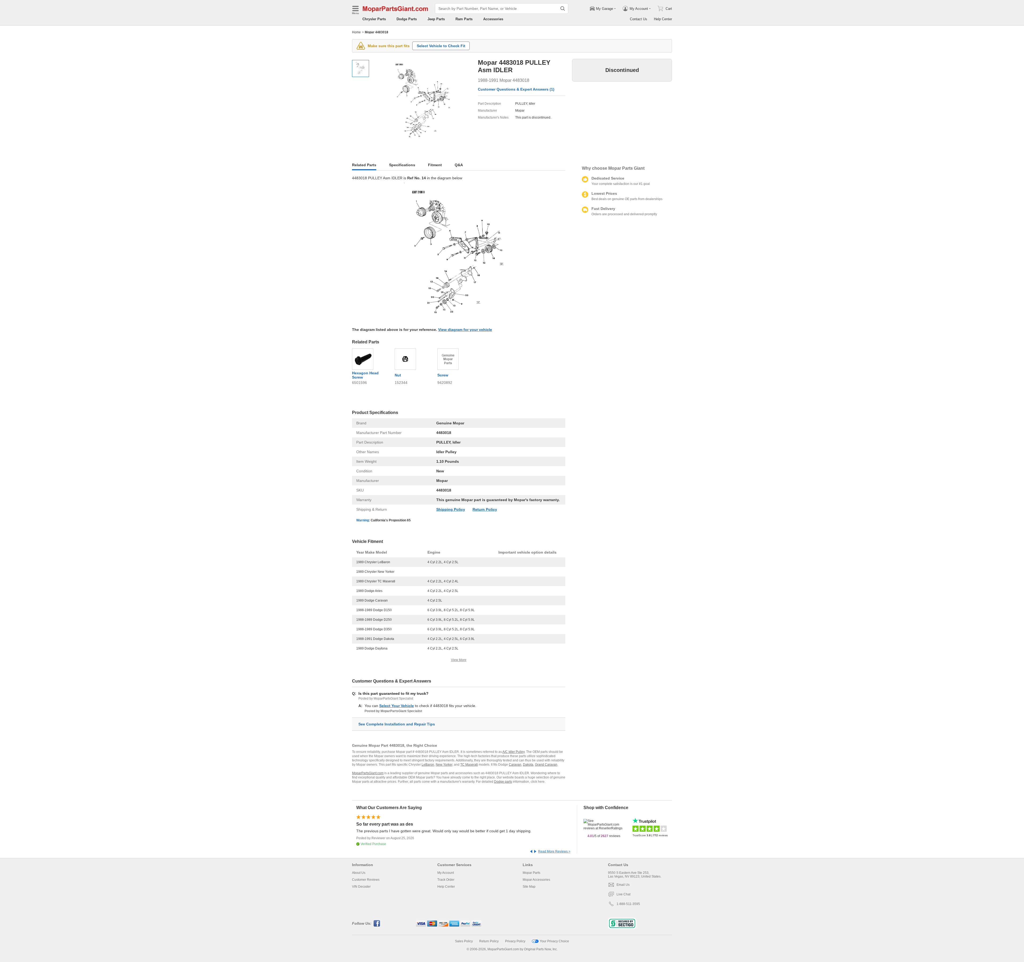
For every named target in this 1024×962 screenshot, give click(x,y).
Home (356, 32)
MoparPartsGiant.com (367, 773)
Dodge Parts (407, 19)
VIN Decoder (361, 886)
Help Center (663, 19)
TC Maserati (469, 764)
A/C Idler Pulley (513, 752)
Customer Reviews (365, 880)
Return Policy (485, 509)
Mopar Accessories (536, 880)
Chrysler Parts (374, 19)
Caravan (515, 764)
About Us (358, 873)
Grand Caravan (546, 764)
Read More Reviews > (554, 851)
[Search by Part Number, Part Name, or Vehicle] (562, 8)
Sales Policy (464, 941)
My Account (445, 873)
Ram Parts (464, 19)
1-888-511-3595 (628, 904)
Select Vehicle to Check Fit (441, 46)
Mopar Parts (531, 873)
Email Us (623, 885)
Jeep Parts (436, 19)
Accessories (493, 19)
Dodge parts (503, 782)
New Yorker (444, 764)
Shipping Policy (450, 509)
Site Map (529, 886)
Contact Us (638, 19)
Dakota (528, 764)
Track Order (445, 880)
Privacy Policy (515, 941)
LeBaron (428, 764)
